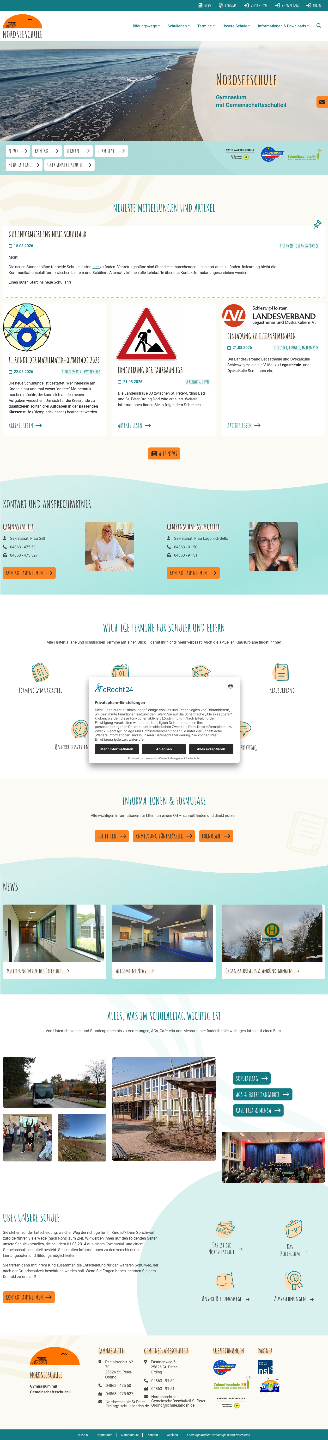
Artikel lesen (22, 425)
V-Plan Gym (258, 5)
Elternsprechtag (242, 748)
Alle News (168, 453)
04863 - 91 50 (185, 547)
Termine (204, 26)
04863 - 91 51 (185, 555)
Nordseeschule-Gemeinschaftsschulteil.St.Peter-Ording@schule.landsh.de (178, 1401)
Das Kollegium (290, 1250)
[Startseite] (22, 26)
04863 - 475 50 (23, 547)
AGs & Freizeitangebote (258, 1094)
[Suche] (319, 26)
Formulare (107, 151)
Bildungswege (145, 26)
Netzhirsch (242, 1435)
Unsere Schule (234, 26)
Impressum (104, 1435)
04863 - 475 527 (24, 555)
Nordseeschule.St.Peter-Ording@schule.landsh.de (127, 1404)
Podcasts (230, 5)
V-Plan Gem (290, 5)
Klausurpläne (281, 690)
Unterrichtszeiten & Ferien (80, 747)
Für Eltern (107, 836)
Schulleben (177, 26)
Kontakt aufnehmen (25, 573)
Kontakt (43, 151)
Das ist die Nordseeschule (221, 1248)
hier (96, 267)
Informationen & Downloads (282, 26)
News (207, 5)
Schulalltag (20, 165)
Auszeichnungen (290, 1298)
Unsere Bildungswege (222, 1298)
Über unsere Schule (66, 165)
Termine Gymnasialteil (40, 690)
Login (316, 5)
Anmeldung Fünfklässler (160, 836)
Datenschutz (130, 1435)
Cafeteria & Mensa (254, 1110)
